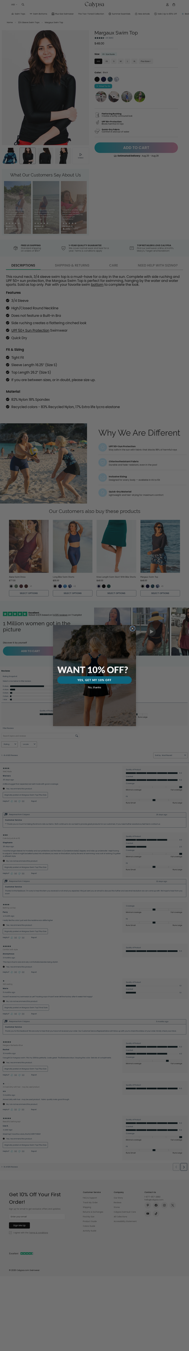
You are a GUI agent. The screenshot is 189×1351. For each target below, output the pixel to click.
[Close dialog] (132, 628)
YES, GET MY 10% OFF (94, 680)
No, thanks (94, 687)
